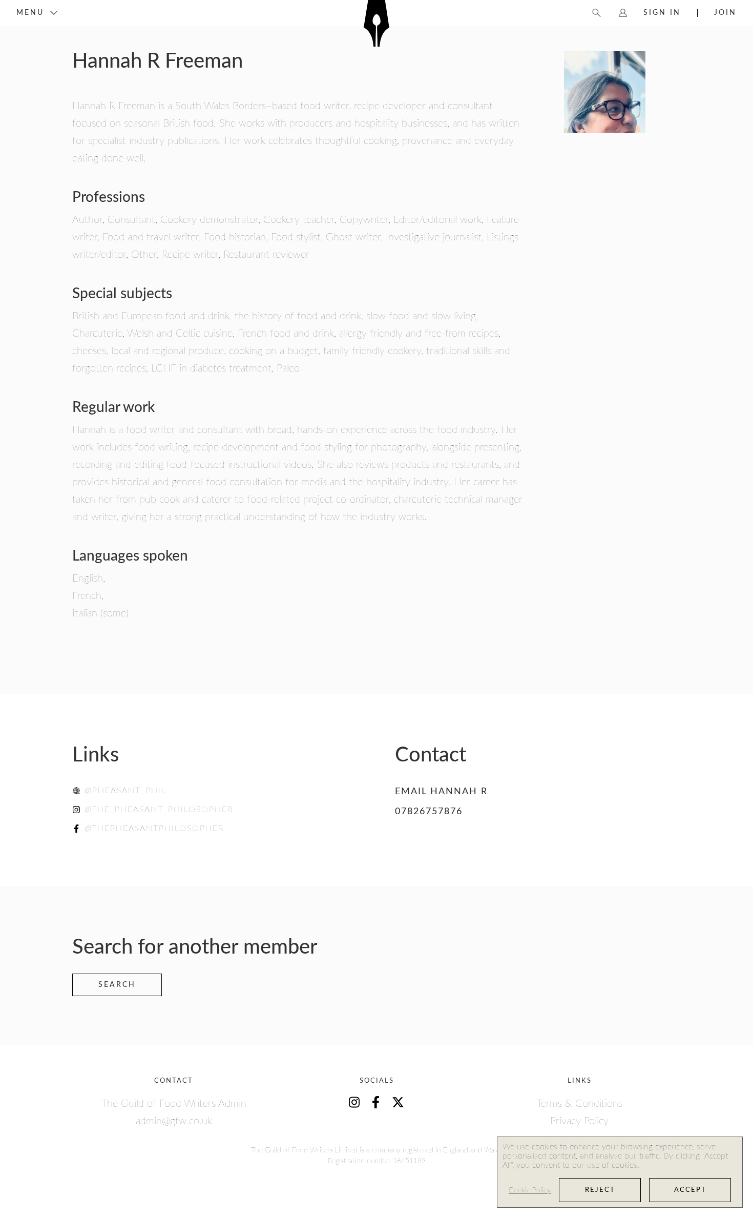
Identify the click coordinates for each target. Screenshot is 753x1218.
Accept (690, 1190)
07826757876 (429, 811)
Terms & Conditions (579, 1104)
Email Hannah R (441, 791)
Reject (600, 1190)
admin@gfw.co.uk (174, 1121)
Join (725, 12)
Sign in (662, 12)
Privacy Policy (579, 1121)
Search (117, 984)
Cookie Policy (530, 1190)
